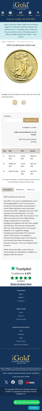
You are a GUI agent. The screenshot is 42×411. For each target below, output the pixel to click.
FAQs (21, 331)
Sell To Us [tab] (31, 190)
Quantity (7, 116)
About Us (21, 316)
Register (21, 297)
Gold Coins (11, 42)
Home (3, 42)
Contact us (21, 301)
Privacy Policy (21, 341)
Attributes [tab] (20, 190)
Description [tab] (7, 190)
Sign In (21, 294)
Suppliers (21, 334)
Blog (21, 338)
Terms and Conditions (21, 345)
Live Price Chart (21, 319)
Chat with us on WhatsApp (28, 402)
